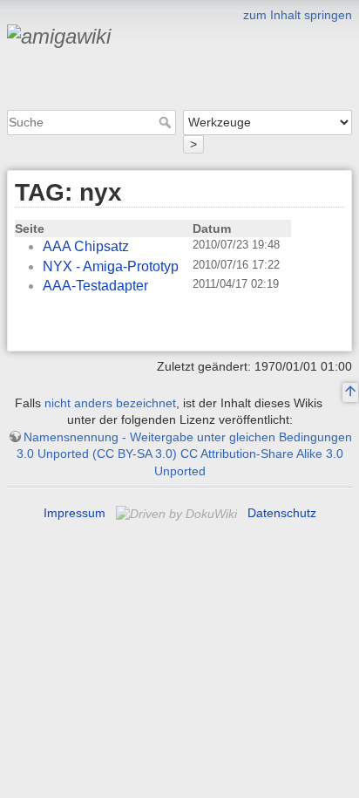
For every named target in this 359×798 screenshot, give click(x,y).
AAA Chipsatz (86, 246)
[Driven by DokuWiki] (178, 513)
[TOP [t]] (350, 392)
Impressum (74, 513)
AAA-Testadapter (95, 285)
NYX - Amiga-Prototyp (111, 266)
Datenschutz (281, 513)
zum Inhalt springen (297, 15)
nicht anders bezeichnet (110, 403)
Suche (167, 122)
